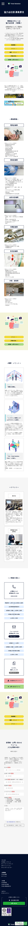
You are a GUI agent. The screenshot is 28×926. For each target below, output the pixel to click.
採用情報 (4, 882)
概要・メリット (14, 52)
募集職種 (13, 45)
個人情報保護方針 (11, 821)
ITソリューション (6, 865)
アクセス (4, 876)
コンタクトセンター (7, 867)
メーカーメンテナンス (7, 863)
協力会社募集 (5, 884)
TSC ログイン (5, 893)
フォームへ (14, 636)
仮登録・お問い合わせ (14, 59)
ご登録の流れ (13, 56)
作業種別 (7, 797)
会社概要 (4, 874)
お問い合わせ (14, 903)
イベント (13, 48)
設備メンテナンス (6, 862)
